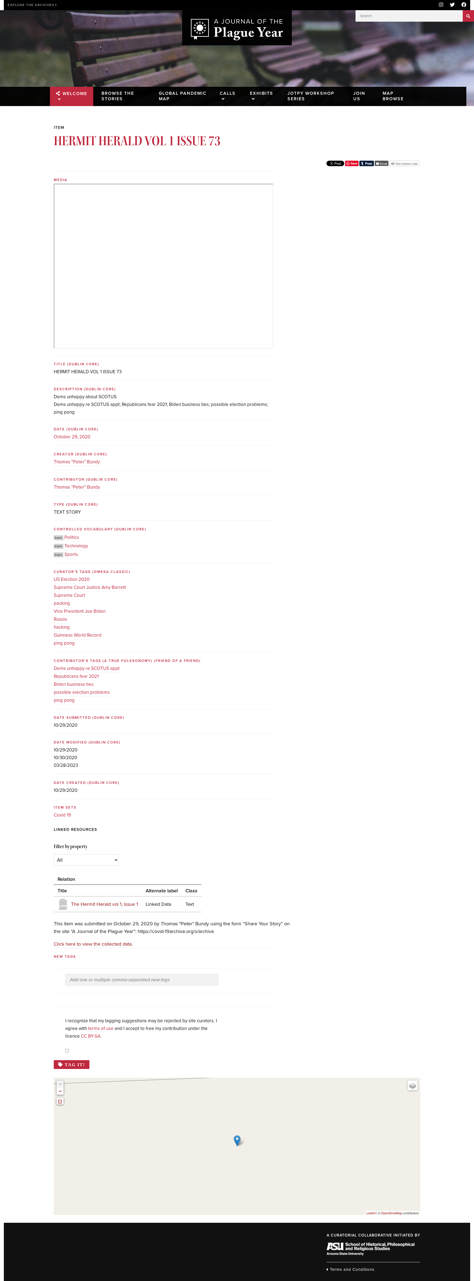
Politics (71, 537)
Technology (76, 546)
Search (468, 16)
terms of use (101, 1028)
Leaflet (371, 1213)
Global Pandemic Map (183, 96)
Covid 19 (62, 815)
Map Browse (393, 96)
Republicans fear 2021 (76, 676)
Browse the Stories (117, 96)
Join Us (359, 96)
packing (62, 603)
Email (383, 163)
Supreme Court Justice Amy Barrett (90, 587)
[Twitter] (452, 5)
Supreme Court (69, 595)
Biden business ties (74, 684)
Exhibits (261, 93)
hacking (62, 627)
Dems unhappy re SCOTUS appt (87, 668)
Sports (71, 554)
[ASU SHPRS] (370, 1254)
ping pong (64, 643)
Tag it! (75, 1064)
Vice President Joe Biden (80, 611)
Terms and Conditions (351, 1269)
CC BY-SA (90, 1036)
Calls (228, 93)
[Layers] (412, 1085)
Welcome (75, 93)
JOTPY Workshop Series (310, 96)
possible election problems (82, 692)
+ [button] (60, 1084)
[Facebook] (462, 5)
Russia (60, 619)
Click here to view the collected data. (93, 944)
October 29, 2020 (72, 437)
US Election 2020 (71, 579)
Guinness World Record (77, 635)
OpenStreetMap (391, 1213)
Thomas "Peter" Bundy (77, 462)
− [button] (60, 1091)
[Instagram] (441, 5)
